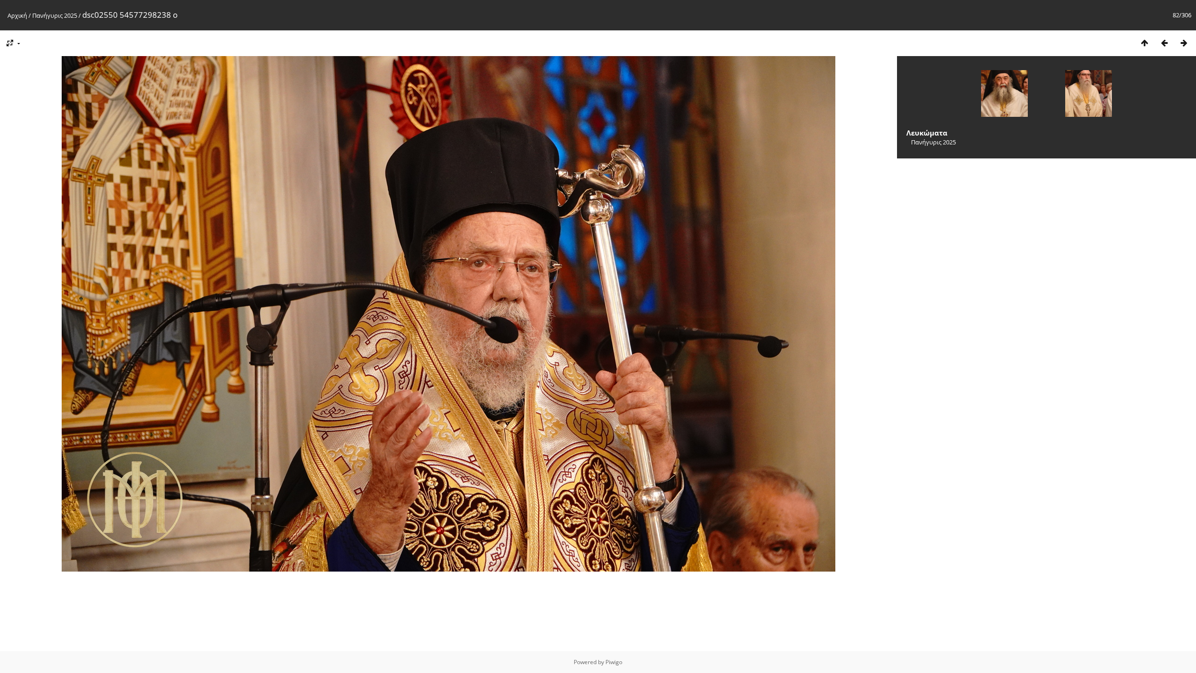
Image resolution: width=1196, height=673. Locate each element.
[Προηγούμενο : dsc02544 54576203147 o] (1164, 42)
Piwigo (613, 662)
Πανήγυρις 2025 (54, 15)
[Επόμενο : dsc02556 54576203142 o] (1184, 42)
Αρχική (17, 15)
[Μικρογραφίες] (1144, 42)
